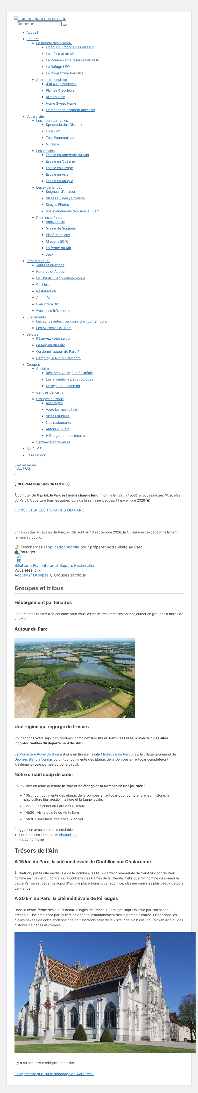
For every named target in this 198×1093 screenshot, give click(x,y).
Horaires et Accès (50, 271)
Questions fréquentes (53, 311)
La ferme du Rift (58, 248)
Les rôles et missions (62, 53)
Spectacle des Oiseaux (64, 124)
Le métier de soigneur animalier (70, 110)
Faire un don (36, 455)
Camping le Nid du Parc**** (58, 358)
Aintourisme (68, 835)
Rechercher (84, 565)
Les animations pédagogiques (69, 379)
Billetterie (23, 565)
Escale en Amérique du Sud (67, 155)
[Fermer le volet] (16, 474)
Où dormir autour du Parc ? (57, 351)
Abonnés (43, 297)
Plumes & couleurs (60, 90)
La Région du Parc (50, 345)
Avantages (54, 403)
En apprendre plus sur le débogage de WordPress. (54, 1074)
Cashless (43, 284)
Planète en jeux (58, 235)
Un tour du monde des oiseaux (70, 47)
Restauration (46, 291)
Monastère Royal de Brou (39, 754)
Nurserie (52, 144)
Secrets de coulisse (51, 80)
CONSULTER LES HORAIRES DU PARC (49, 510)
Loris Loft (53, 131)
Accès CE (34, 448)
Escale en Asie (57, 174)
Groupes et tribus (50, 399)
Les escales (45, 151)
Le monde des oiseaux (54, 43)
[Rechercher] (65, 25)
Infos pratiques (38, 261)
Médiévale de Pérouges (119, 754)
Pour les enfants (49, 218)
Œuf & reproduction (61, 84)
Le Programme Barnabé (64, 73)
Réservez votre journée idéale (69, 373)
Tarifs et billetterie (50, 265)
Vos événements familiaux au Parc (73, 211)
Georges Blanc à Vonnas (33, 759)
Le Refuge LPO (58, 67)
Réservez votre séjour (53, 338)
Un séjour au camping (63, 386)
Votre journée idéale (61, 409)
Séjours (32, 334)
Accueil (32, 32)
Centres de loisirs (49, 392)
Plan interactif (47, 304)
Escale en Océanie (60, 161)
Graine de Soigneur (61, 228)
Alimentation (55, 97)
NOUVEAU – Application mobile (60, 278)
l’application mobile (61, 547)
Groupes (33, 364)
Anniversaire (55, 222)
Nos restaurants (58, 422)
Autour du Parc (58, 429)
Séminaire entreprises (53, 442)
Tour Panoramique (60, 138)
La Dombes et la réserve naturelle (72, 60)
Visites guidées (58, 416)
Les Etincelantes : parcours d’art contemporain (72, 321)
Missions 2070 (57, 241)
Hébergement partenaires (66, 435)
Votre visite (35, 116)
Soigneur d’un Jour (60, 191)
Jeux (50, 254)
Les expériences (49, 187)
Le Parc (33, 39)
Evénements (36, 317)
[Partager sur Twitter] (17, 551)
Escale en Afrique (59, 181)
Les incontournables (52, 120)
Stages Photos (57, 204)
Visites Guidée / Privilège (65, 198)
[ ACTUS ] (23, 468)
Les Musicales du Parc (53, 328)
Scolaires (43, 369)
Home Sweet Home (61, 103)
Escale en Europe (59, 168)
